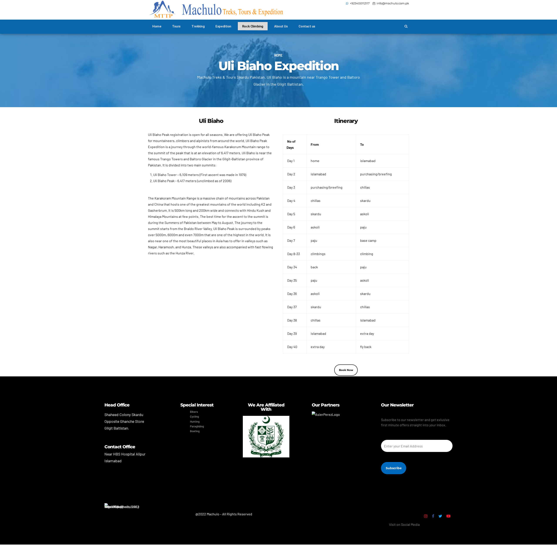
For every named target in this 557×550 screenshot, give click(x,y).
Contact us (307, 26)
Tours (176, 26)
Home (156, 26)
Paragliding (197, 426)
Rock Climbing (252, 26)
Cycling (194, 416)
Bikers (194, 411)
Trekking (198, 26)
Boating (195, 431)
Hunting (195, 421)
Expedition (223, 26)
